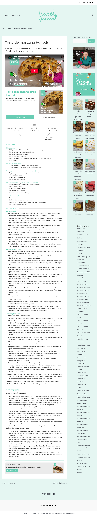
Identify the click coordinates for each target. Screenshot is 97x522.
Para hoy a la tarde (84, 333)
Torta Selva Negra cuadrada (90, 114)
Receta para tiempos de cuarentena (81, 360)
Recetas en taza (83, 391)
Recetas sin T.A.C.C (84, 454)
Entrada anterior (8, 483)
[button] (19, 16)
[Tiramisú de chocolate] (90, 205)
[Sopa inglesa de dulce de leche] (78, 186)
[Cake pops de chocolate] (90, 164)
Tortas (79, 473)
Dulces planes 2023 (83, 272)
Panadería (80, 311)
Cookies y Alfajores (83, 247)
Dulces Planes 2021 (83, 265)
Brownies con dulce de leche (78, 136)
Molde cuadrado (83, 302)
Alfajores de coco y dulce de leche (77, 155)
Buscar (91, 41)
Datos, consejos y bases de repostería (83, 259)
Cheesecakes (82, 241)
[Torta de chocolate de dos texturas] (90, 126)
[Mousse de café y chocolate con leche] (78, 164)
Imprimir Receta (21, 117)
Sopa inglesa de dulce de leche (78, 196)
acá (60, 426)
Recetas (15, 16)
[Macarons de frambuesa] (90, 186)
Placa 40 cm (81, 351)
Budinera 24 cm (82, 235)
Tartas (79, 460)
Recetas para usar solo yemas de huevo (83, 448)
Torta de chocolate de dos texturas (90, 136)
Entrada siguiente (60, 483)
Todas (79, 470)
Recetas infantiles (83, 397)
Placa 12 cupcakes (83, 345)
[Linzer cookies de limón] (90, 145)
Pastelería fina (82, 336)
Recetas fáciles (82, 394)
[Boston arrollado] (78, 205)
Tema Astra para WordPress (65, 513)
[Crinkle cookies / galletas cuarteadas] (78, 104)
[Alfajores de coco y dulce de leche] (78, 145)
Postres (80, 355)
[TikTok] (93, 2)
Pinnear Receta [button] (50, 117)
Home (7, 16)
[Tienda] (90, 2)
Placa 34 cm (81, 348)
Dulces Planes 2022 (83, 269)
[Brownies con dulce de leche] (78, 126)
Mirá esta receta (12, 470)
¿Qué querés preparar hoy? (82, 37)
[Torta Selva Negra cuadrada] (90, 104)
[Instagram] (81, 2)
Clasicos (80, 244)
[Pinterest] (87, 2)
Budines (80, 238)
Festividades (81, 281)
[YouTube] (84, 2)
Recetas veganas (83, 457)
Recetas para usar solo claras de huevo (83, 439)
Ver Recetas (48, 493)
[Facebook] (78, 2)
